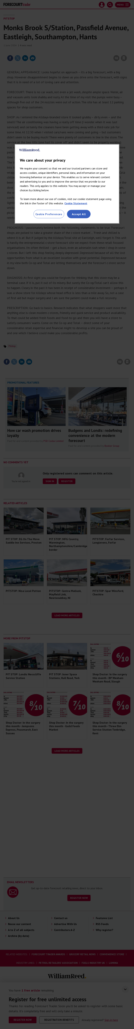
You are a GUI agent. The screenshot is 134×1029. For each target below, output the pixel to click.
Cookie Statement (75, 203)
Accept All (79, 214)
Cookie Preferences (48, 214)
